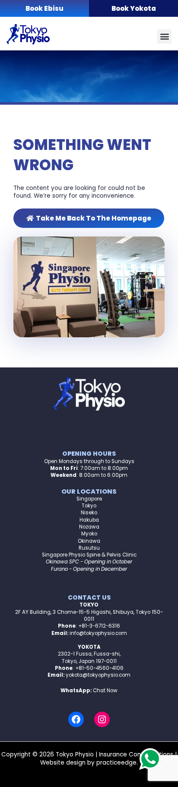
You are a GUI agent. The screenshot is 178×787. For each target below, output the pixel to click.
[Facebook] (76, 719)
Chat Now (105, 690)
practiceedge (116, 763)
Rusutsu (89, 547)
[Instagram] (102, 719)
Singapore (89, 498)
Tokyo (89, 505)
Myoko (89, 533)
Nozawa (89, 526)
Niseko (89, 512)
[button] (164, 36)
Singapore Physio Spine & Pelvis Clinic (89, 554)
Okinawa (89, 541)
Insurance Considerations (136, 754)
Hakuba (89, 519)
